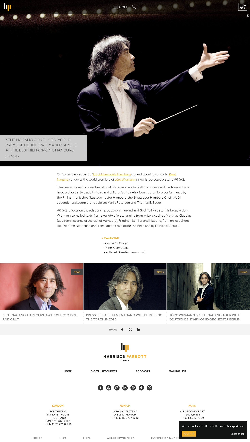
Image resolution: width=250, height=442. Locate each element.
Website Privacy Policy (121, 437)
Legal (86, 437)
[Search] (134, 7)
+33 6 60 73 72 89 (193, 417)
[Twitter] (130, 329)
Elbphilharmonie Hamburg (112, 174)
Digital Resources (104, 371)
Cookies (37, 437)
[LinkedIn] (138, 329)
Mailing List (177, 371)
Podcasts (143, 371)
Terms (62, 437)
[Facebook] (122, 329)
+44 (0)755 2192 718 (59, 424)
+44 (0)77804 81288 (116, 247)
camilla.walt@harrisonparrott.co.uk (125, 252)
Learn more (238, 433)
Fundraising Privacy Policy (167, 437)
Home (68, 371)
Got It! (189, 433)
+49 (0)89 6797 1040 (126, 417)
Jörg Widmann (125, 179)
